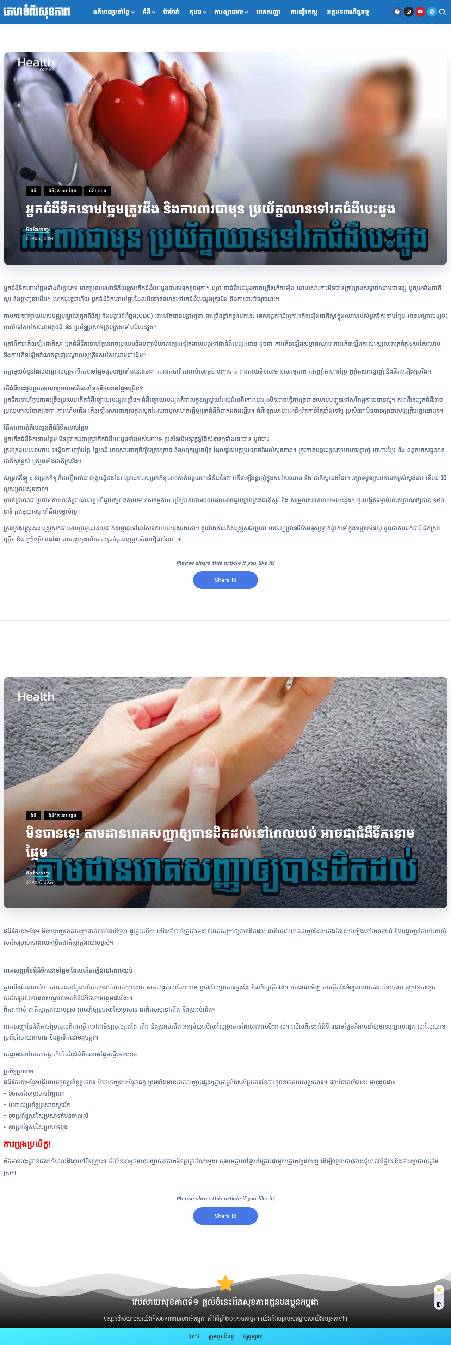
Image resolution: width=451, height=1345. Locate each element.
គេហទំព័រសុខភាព (37, 12)
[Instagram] (409, 12)
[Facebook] (397, 12)
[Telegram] (432, 12)
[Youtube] (420, 12)
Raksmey (38, 228)
